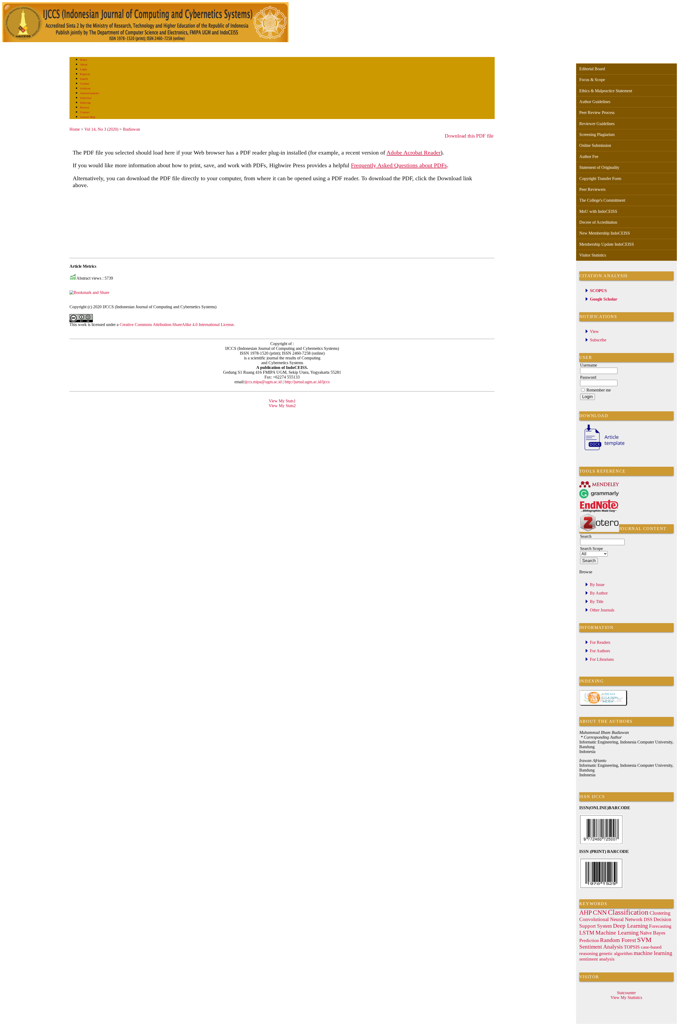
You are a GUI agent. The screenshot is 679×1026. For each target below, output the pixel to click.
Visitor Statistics (592, 255)
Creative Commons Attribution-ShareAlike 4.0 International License (177, 324)
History (84, 107)
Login (83, 69)
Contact (84, 112)
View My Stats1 (282, 401)
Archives (85, 88)
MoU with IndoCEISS (598, 211)
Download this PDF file (469, 136)
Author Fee (588, 156)
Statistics (85, 97)
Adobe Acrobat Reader (413, 152)
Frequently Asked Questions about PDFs (399, 165)
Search (84, 78)
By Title (596, 601)
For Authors (600, 651)
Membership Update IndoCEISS (606, 244)
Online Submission (595, 145)
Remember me (598, 390)
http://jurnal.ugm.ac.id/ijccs (307, 382)
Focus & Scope (592, 79)
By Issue (597, 584)
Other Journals (602, 610)
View (594, 331)
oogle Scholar (605, 299)
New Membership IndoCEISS (604, 233)
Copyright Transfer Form (600, 178)
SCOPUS (598, 290)
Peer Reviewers (592, 189)
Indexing (85, 102)
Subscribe (598, 340)
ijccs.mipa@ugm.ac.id (263, 382)
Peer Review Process (597, 112)
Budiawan (131, 129)
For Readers (600, 642)
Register (85, 74)
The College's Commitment (602, 200)
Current (84, 83)
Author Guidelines (594, 101)
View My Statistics (626, 997)
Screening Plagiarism (597, 134)
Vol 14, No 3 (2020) (101, 129)
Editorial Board (592, 69)
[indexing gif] (603, 705)
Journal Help (87, 117)
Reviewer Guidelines (597, 123)
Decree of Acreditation (598, 222)
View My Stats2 (282, 405)
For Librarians (602, 659)
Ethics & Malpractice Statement (605, 91)
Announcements (89, 93)
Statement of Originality (599, 167)
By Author (599, 593)
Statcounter (626, 992)
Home (83, 59)
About (84, 64)
